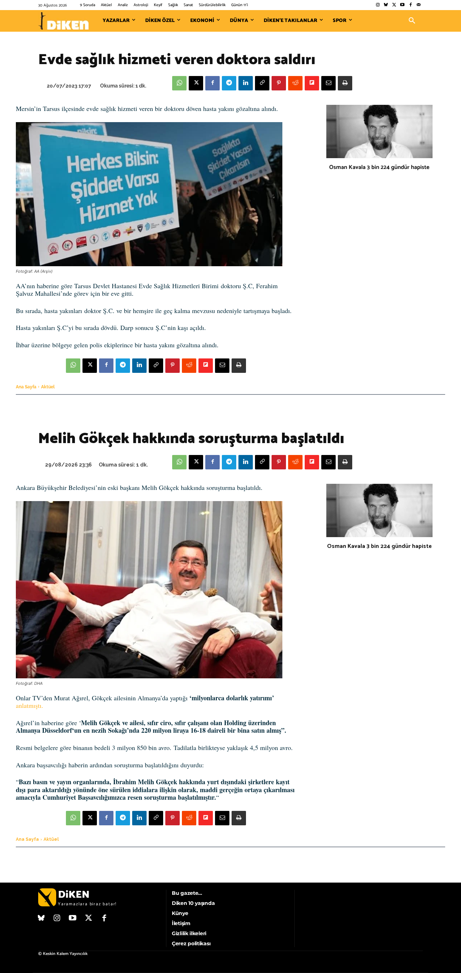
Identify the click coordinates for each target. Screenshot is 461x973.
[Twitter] (394, 5)
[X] (196, 83)
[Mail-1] (419, 5)
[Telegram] (229, 83)
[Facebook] (410, 5)
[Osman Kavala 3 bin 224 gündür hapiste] (379, 131)
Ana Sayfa (26, 386)
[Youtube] (402, 5)
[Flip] (312, 83)
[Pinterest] (279, 83)
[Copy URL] (262, 83)
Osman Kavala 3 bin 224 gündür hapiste (379, 167)
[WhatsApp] (179, 83)
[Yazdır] (345, 83)
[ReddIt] (295, 83)
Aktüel (48, 386)
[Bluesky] (386, 5)
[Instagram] (377, 5)
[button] (412, 21)
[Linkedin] (245, 83)
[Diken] (63, 21)
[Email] (328, 83)
